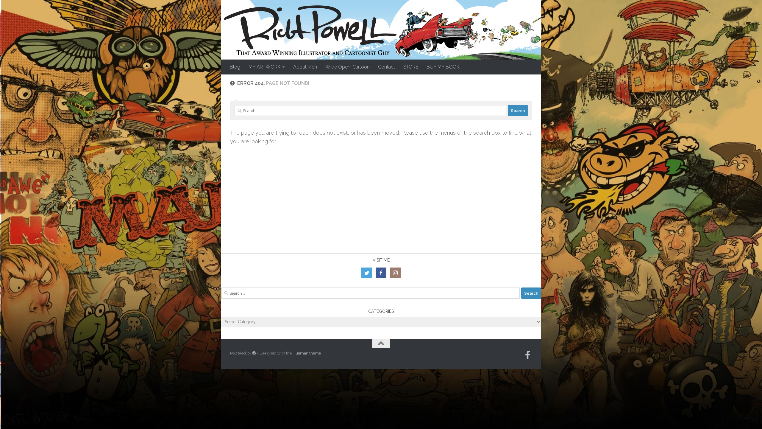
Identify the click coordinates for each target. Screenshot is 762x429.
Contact (386, 67)
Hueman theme (307, 353)
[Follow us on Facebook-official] (528, 355)
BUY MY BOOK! (443, 67)
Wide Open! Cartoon (347, 67)
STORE (410, 67)
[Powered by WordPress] (254, 353)
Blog (235, 67)
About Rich (305, 67)
